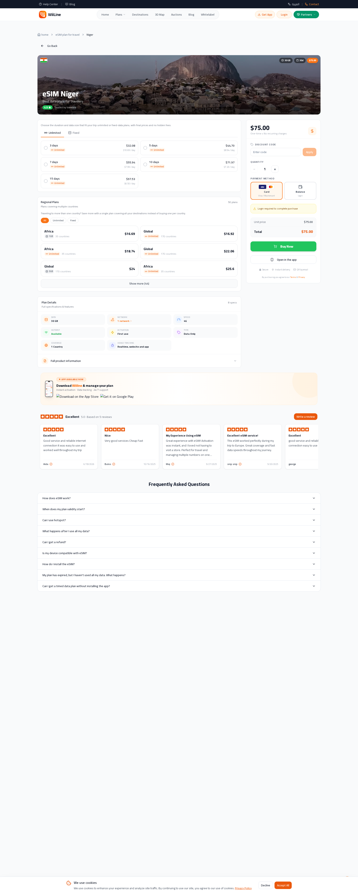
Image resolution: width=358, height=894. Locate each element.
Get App (267, 14)
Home (105, 14)
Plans (119, 14)
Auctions (176, 14)
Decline (265, 885)
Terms (293, 277)
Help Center (50, 4)
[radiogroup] (283, 191)
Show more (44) (139, 283)
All (45, 220)
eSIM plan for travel (68, 35)
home (44, 35)
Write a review (305, 416)
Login (284, 14)
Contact (314, 4)
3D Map (159, 14)
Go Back (52, 46)
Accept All (283, 885)
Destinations (140, 14)
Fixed (76, 132)
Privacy (301, 277)
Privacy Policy (243, 888)
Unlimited (55, 132)
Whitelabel (207, 14)
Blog (72, 4)
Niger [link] (90, 35)
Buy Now (286, 246)
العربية (295, 4)
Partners (306, 14)
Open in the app (287, 259)
